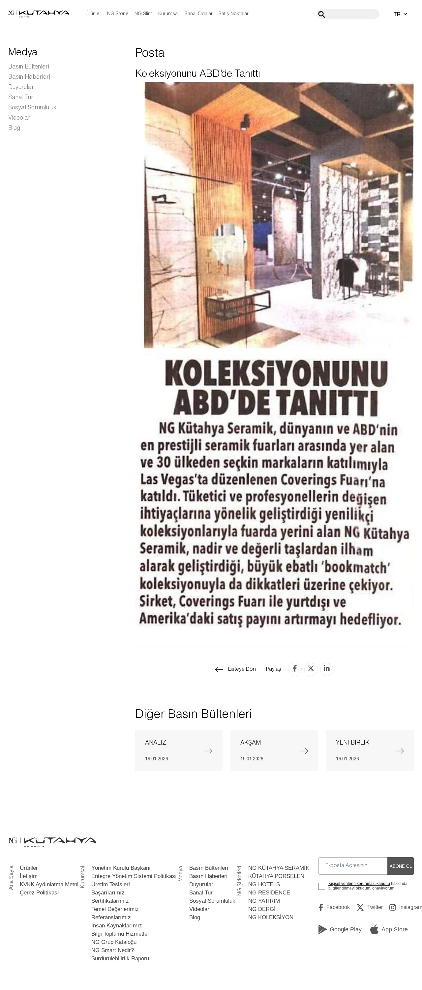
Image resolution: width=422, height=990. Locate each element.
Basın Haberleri (29, 77)
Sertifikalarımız (110, 901)
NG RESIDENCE (269, 893)
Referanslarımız (111, 917)
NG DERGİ (262, 909)
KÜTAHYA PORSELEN (276, 876)
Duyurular (21, 87)
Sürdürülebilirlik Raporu (120, 958)
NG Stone (118, 14)
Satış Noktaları (234, 14)
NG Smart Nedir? (112, 950)
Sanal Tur (20, 97)
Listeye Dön (242, 669)
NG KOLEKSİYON (270, 917)
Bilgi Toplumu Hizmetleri (121, 934)
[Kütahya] (38, 14)
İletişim (29, 876)
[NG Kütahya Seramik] (52, 842)
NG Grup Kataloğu (113, 942)
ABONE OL (401, 866)
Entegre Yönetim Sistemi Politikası (134, 876)
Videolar (19, 118)
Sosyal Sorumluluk (32, 108)
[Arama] (321, 14)
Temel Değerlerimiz (115, 909)
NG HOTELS (264, 884)
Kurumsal (168, 14)
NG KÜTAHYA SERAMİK (278, 868)
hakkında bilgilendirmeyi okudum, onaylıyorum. (367, 886)
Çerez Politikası (39, 893)
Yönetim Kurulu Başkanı (121, 868)
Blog (14, 128)
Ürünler (93, 14)
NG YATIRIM (264, 901)
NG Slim (143, 14)
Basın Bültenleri (28, 67)
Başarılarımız (108, 893)
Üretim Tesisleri (110, 884)
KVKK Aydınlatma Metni (49, 884)
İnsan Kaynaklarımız (116, 925)
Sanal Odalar (199, 14)
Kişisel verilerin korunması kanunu (359, 883)
